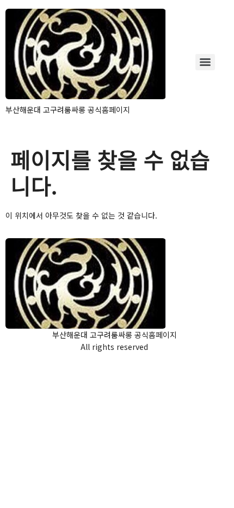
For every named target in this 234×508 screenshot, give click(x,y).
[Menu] (205, 62)
